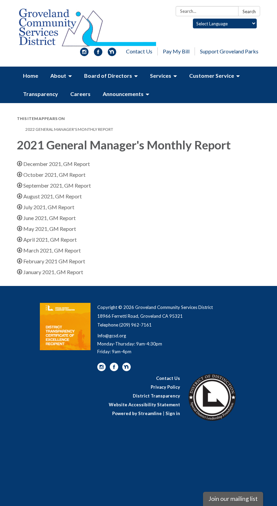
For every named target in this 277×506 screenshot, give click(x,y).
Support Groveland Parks (229, 51)
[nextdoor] (112, 54)
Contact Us (139, 51)
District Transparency (156, 396)
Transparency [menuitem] (40, 94)
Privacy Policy (165, 387)
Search (249, 11)
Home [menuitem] (30, 75)
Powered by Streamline (137, 413)
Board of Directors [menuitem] (108, 75)
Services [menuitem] (160, 75)
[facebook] (98, 54)
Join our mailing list (233, 498)
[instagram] (84, 54)
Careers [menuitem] (80, 94)
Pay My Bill (176, 51)
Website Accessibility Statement (144, 404)
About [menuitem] (58, 75)
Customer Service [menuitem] (211, 75)
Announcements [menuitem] (123, 94)
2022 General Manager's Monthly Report (69, 129)
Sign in (173, 413)
